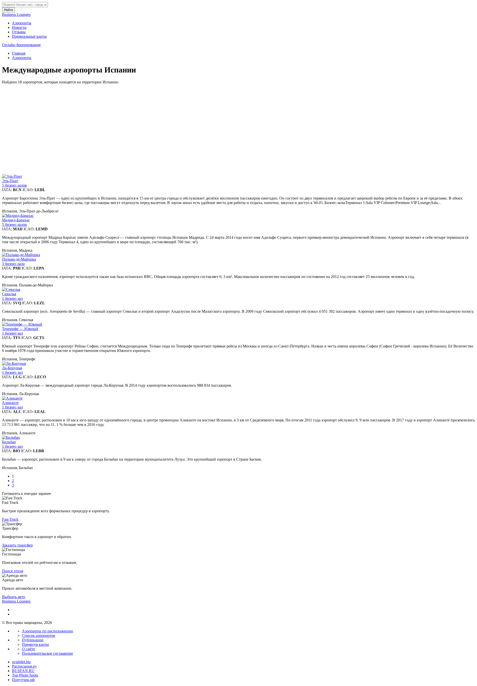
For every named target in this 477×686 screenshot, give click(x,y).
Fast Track (10, 519)
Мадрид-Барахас (16, 220)
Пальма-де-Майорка (19, 259)
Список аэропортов (38, 635)
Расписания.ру (24, 666)
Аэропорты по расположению (47, 631)
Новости (19, 27)
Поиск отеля (12, 571)
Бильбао (9, 442)
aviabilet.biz (21, 662)
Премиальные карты (29, 36)
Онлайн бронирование (21, 45)
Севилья (9, 294)
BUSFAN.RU (23, 671)
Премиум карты (35, 644)
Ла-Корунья (12, 368)
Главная (18, 53)
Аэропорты (21, 23)
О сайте (28, 649)
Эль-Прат (10, 181)
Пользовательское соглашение (47, 653)
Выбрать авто (13, 597)
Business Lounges (16, 14)
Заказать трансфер (17, 545)
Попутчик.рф (23, 680)
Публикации (32, 640)
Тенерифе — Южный (20, 329)
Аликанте (10, 403)
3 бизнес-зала (13, 264)
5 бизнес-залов (14, 185)
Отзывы (19, 32)
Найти (8, 10)
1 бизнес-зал (12, 298)
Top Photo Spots (25, 675)
